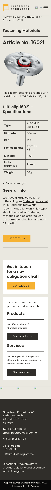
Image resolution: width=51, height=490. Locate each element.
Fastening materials (26, 17)
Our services (21, 372)
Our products (22, 336)
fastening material (35, 201)
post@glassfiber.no (24, 433)
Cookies (35, 486)
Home (7, 17)
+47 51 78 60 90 (17, 429)
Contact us (16, 238)
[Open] (45, 7)
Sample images (16, 183)
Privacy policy (19, 486)
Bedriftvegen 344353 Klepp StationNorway (15, 419)
